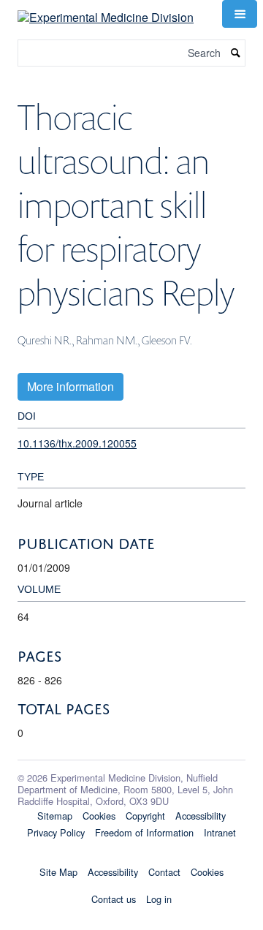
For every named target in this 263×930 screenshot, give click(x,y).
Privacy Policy (56, 832)
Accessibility (200, 816)
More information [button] (70, 386)
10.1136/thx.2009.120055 (77, 443)
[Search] (236, 53)
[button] (239, 14)
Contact (164, 872)
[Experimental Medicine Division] (106, 12)
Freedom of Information (144, 832)
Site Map (58, 872)
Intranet (220, 832)
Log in (159, 899)
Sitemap (54, 816)
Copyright (145, 816)
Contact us (113, 899)
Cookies (99, 816)
